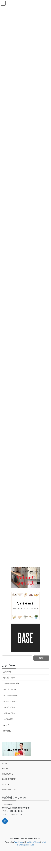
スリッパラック (10, 713)
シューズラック (10, 701)
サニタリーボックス (12, 695)
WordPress (18, 842)
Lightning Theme (33, 842)
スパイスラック (10, 707)
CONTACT (7, 784)
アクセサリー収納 (11, 683)
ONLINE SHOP (9, 779)
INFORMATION (9, 789)
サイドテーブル (10, 689)
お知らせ (7, 671)
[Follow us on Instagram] (5, 821)
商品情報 (7, 731)
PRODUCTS (7, 774)
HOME (5, 763)
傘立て (6, 725)
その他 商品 (9, 677)
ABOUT (5, 768)
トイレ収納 (8, 719)
